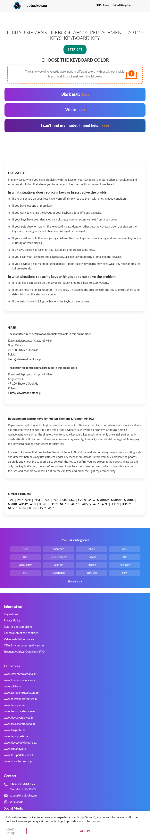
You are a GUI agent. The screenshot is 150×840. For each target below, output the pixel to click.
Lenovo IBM (25, 565)
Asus (125, 549)
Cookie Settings (10, 831)
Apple (91, 549)
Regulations (11, 614)
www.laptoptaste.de (16, 736)
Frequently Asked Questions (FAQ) (24, 652)
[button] (104, 5)
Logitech (58, 565)
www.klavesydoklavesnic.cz (20, 742)
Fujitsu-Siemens (58, 557)
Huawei (92, 557)
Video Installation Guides (19, 639)
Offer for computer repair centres (24, 645)
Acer (25, 549)
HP (125, 557)
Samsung (92, 573)
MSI (25, 573)
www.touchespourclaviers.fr (21, 680)
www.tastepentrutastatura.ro (21, 693)
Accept (85, 831)
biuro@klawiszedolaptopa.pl (24, 359)
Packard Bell (58, 573)
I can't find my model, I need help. (75, 126)
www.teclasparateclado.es (19, 711)
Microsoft (125, 565)
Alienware (58, 549)
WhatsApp (16, 802)
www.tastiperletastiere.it (18, 755)
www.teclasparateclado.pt (19, 724)
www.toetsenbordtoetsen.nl (20, 699)
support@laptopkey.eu (23, 795)
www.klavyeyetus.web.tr (18, 717)
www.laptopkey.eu (15, 705)
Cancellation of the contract (21, 633)
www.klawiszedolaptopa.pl (20, 674)
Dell (25, 557)
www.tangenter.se (14, 730)
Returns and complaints (18, 627)
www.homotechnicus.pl (18, 761)
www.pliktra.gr (12, 686)
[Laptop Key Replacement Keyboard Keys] (12, 6)
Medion (92, 565)
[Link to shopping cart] (137, 5)
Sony (125, 573)
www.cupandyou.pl (15, 749)
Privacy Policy (12, 620)
